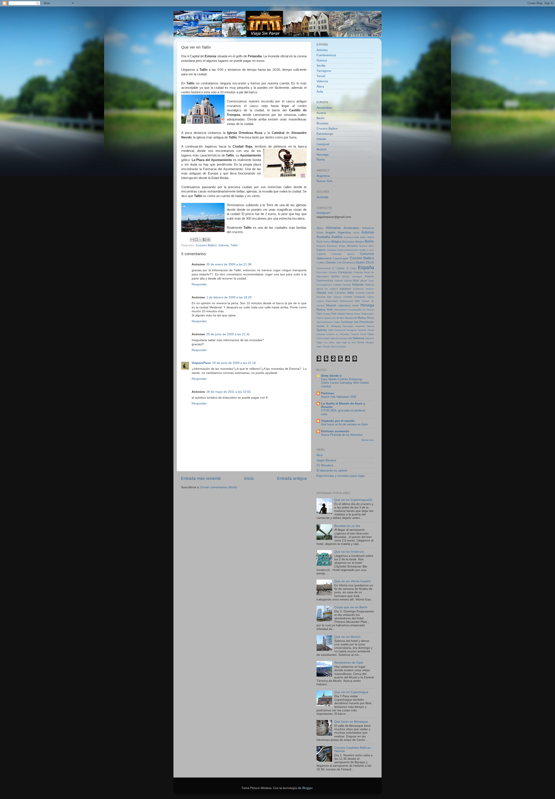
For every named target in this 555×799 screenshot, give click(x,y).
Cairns (321, 250)
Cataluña (321, 254)
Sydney (322, 330)
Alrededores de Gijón (348, 662)
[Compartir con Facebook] (204, 239)
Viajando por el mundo (338, 421)
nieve (355, 305)
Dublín (360, 262)
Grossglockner (324, 284)
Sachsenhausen (325, 322)
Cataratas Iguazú (342, 254)
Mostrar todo (367, 440)
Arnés (356, 232)
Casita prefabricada (347, 250)
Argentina (323, 176)
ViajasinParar (201, 363)
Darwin (331, 262)
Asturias (322, 50)
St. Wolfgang (333, 326)
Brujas (342, 246)
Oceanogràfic (354, 309)
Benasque (348, 241)
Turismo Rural (358, 334)
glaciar (363, 280)
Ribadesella (351, 318)
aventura (348, 237)
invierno (370, 289)
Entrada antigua (292, 478)
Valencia (322, 81)
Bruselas (322, 123)
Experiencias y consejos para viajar (341, 475)
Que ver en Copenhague (351, 692)
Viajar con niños (326, 342)
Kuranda (321, 297)
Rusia (370, 317)
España (366, 267)
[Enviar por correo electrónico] (192, 239)
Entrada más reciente (201, 478)
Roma (321, 159)
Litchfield (347, 297)
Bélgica (336, 241)
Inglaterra (345, 288)
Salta (337, 322)
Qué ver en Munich (347, 636)
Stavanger (348, 326)
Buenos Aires (366, 246)
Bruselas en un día (347, 526)
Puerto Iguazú (324, 318)
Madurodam (332, 301)
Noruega (322, 154)
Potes (357, 313)
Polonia (349, 313)
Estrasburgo (325, 133)
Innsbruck (358, 289)
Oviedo (326, 313)
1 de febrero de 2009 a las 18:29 (228, 297)
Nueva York (324, 181)
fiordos (335, 276)
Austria (321, 113)
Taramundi (339, 330)
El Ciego (351, 268)
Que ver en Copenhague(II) (353, 499)
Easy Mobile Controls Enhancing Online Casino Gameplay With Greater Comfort (345, 383)
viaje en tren (349, 342)
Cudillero (321, 262)
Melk (357, 301)
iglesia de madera (327, 289)
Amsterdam (324, 107)
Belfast (327, 241)
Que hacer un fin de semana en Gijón (344, 424)
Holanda (358, 284)
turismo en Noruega (337, 334)
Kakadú (370, 292)
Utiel (350, 338)
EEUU (370, 262)
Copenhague (340, 258)
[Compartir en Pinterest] (208, 239)
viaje (338, 342)
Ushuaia (342, 338)
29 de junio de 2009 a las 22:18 (234, 363)
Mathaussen (346, 301)
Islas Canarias (337, 292)
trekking (321, 334)
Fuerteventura (326, 55)
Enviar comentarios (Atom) (219, 487)
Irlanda (321, 139)
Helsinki (347, 284)
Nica (320, 455)
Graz (371, 280)
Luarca (320, 301)
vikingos (369, 342)
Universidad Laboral (327, 338)
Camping (331, 250)
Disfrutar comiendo (335, 431)
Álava (320, 86)
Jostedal (360, 292)
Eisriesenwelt (323, 268)
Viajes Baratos (326, 460)
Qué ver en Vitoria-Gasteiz (352, 581)
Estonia (224, 245)
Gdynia (348, 280)
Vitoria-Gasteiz (338, 346)
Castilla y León (366, 250)
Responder (199, 284)
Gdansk (338, 280)
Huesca (322, 60)
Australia (322, 197)
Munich (321, 149)
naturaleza (344, 305)
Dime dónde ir (331, 375)
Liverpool (323, 144)
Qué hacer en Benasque (351, 721)
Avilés (363, 237)
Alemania (333, 228)
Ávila (320, 91)
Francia (369, 276)
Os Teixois (368, 309)
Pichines (327, 393)
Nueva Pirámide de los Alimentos (342, 434)
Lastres (337, 297)
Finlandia (358, 272)
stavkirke (360, 326)
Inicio (249, 478)
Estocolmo (322, 272)
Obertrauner (340, 309)
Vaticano (369, 338)
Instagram (323, 212)
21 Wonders (325, 465)
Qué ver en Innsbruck (349, 551)
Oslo (319, 313)
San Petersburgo (364, 322)
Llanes (370, 297)
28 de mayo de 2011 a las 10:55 (228, 391)
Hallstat (337, 284)
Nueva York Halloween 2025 (338, 396)
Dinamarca (348, 262)
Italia (350, 292)
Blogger (307, 788)
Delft (339, 262)
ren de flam (338, 318)
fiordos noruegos (352, 276)
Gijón (356, 280)
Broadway (332, 246)
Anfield (320, 232)
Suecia (370, 326)
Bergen (359, 241)
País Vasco (337, 313)
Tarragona (324, 70)
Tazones (362, 330)
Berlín (321, 118)
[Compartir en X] (200, 239)
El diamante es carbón (332, 470)
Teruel (321, 76)
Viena (360, 342)
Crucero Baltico (206, 245)
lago (329, 297)
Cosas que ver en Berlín (350, 607)
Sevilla (321, 65)
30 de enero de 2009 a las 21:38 (228, 264)
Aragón (330, 232)
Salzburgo (347, 322)
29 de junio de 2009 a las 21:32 (228, 334)
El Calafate (338, 268)
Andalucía (368, 228)
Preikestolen (367, 313)
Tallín (234, 245)
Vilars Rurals (323, 346)
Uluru (370, 334)
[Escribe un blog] (196, 239)
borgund (321, 246)
